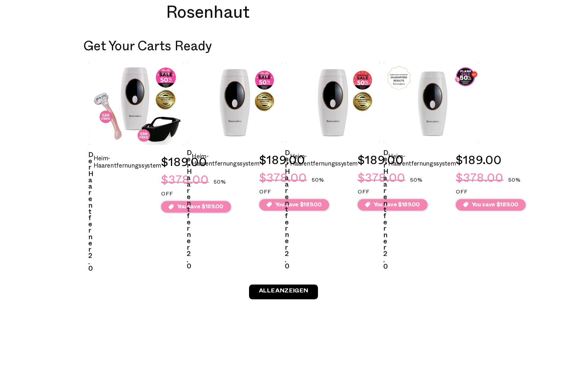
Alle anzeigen (283, 291)
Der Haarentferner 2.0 (91, 212)
